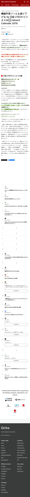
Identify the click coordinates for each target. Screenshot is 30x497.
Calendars (7, 5)
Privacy (3, 448)
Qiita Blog (3, 490)
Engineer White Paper (22, 457)
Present (17, 11)
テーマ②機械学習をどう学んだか (10, 109)
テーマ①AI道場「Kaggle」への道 (10, 105)
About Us (3, 485)
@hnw (6, 269)
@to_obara (7, 276)
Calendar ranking (24, 5)
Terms (2, 445)
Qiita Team (19, 466)
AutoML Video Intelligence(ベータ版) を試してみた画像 (16, 206)
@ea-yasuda (7, 220)
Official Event (20, 445)
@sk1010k (7, 356)
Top (2, 5)
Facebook (3, 473)
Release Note (20, 443)
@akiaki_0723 (7, 312)
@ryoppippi (7, 340)
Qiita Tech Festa (21, 452)
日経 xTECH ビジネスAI (8, 116)
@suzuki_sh (7, 211)
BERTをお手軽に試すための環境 (11, 278)
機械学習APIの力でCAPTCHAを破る (12, 271)
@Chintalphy (7, 255)
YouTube (3, 476)
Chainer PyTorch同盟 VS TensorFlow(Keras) (14, 314)
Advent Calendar (21, 450)
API (18, 460)
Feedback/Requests (6, 455)
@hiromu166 (7, 305)
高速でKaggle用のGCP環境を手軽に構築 (13, 307)
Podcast (3, 478)
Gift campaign (15, 5)
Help (2, 457)
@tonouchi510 (8, 366)
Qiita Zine (19, 469)
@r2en (6, 283)
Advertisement (4, 460)
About (2, 443)
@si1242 (6, 188)
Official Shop (20, 471)
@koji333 (7, 204)
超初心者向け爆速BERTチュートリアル (12, 198)
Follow (3, 28)
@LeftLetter (7, 375)
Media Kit (3, 452)
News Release (4, 492)
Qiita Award (20, 455)
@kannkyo (7, 319)
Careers (3, 487)
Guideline (3, 450)
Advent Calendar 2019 (7, 11)
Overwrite (16, 290)
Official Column (20, 448)
